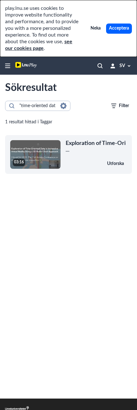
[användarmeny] (113, 66)
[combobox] (37, 106)
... (96, 146)
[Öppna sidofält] (8, 66)
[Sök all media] (100, 66)
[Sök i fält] (63, 106)
